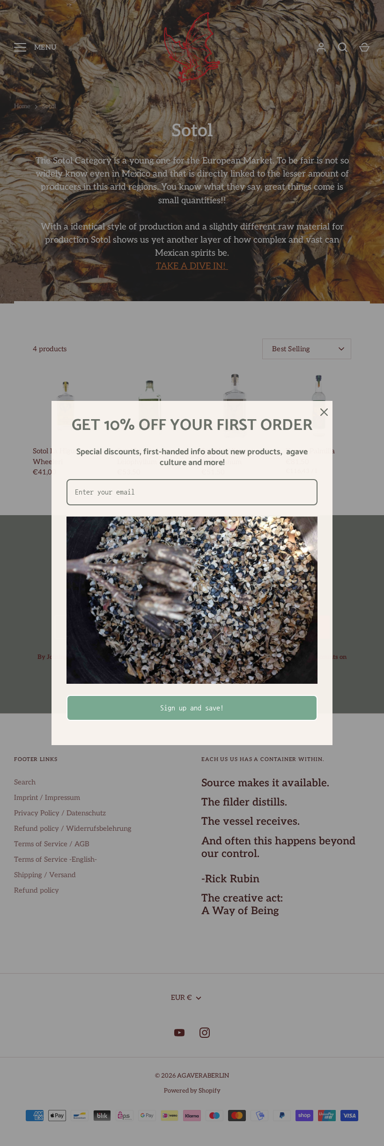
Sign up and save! (192, 707)
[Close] (321, 412)
